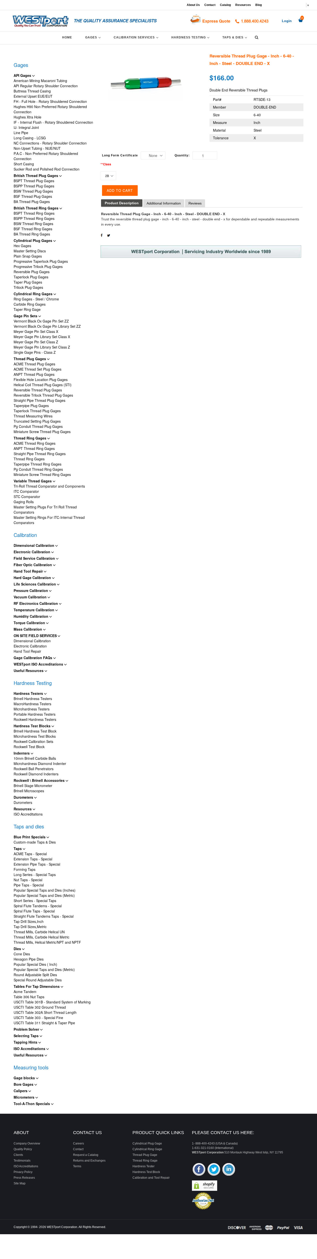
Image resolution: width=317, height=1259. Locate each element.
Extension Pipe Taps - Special (37, 864)
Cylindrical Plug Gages (33, 240)
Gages (93, 37)
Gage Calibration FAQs (33, 657)
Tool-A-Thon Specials (32, 1103)
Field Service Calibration (35, 558)
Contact (209, 5)
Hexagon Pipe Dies (29, 959)
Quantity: (182, 155)
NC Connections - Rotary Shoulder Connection (50, 143)
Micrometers (24, 1097)
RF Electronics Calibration (36, 603)
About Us (193, 5)
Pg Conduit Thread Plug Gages (38, 426)
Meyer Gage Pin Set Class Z (36, 341)
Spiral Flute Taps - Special (34, 910)
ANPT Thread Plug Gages (34, 374)
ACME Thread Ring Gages (34, 443)
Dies (18, 948)
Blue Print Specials (30, 836)
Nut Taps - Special (28, 879)
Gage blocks (25, 1077)
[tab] (121, 203)
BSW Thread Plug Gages (33, 191)
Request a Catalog (85, 1155)
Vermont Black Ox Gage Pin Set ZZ (41, 321)
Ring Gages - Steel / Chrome (36, 298)
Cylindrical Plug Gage (147, 1143)
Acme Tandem (25, 991)
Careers (78, 1143)
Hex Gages (22, 245)
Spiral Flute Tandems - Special (38, 905)
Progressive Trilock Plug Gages (38, 266)
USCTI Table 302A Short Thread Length (45, 1012)
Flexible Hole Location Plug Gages (41, 379)
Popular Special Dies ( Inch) (35, 964)
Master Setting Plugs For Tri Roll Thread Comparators (45, 509)
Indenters (22, 753)
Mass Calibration (28, 629)
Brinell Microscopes (29, 790)
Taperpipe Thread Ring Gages (37, 464)
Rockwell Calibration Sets (33, 741)
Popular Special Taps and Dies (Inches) (45, 890)
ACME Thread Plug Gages (34, 363)
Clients (18, 1155)
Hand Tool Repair (29, 571)
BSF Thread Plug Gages (33, 196)
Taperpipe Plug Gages (31, 405)
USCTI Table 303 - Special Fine (38, 1017)
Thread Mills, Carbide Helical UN (39, 931)
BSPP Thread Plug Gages (34, 185)
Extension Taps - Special (33, 858)
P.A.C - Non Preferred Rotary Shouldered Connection (46, 156)
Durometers (24, 797)
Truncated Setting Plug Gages (37, 421)
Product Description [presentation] (122, 203)
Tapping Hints (26, 1042)
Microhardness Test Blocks (35, 736)
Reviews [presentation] (195, 203)
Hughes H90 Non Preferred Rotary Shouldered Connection (50, 109)
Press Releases (24, 1177)
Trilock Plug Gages (28, 287)
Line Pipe (21, 132)
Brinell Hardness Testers (33, 698)
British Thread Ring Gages (36, 207)
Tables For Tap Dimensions (37, 986)
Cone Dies (22, 953)
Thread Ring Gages (30, 438)
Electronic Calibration (32, 551)
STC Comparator (27, 496)
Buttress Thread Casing (32, 90)
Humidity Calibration (31, 616)
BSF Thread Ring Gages (33, 228)
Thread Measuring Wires (33, 415)
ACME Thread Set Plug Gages (37, 369)
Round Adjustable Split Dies (35, 974)
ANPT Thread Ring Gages (34, 448)
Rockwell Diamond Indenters (36, 773)
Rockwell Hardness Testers (35, 719)
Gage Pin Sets (26, 315)
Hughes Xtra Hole (27, 117)
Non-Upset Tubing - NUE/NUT (37, 148)
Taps (18, 848)
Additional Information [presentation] (164, 203)
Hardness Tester (143, 1166)
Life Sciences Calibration (35, 584)
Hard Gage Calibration (33, 577)
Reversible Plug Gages (32, 271)
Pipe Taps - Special (29, 884)
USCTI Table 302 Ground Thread (40, 1007)
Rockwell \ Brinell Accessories (40, 780)
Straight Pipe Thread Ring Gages (40, 453)
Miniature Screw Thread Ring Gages (42, 474)
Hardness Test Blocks (33, 725)
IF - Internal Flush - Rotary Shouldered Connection (53, 122)
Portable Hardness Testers (34, 714)
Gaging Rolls (24, 501)
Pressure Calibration (31, 590)
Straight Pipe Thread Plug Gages (39, 400)
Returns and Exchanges (89, 1160)
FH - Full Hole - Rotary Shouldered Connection (50, 101)
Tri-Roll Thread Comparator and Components (49, 486)
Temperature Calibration (34, 609)
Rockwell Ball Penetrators (33, 768)
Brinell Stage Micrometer (33, 785)
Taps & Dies (235, 37)
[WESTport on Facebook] (199, 1170)
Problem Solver (27, 1029)
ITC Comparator (26, 491)
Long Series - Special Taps (35, 874)
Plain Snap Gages (28, 256)
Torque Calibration (30, 622)
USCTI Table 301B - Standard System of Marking (52, 1001)
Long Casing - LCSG (30, 137)
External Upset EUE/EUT (33, 96)
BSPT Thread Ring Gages (34, 213)
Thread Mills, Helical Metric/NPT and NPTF (47, 942)
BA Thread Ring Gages (32, 234)
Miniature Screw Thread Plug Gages (42, 431)
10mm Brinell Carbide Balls (35, 758)
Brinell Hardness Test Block (35, 731)
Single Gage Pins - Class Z (35, 352)
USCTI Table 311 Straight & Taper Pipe (44, 1022)
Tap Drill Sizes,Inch (29, 921)
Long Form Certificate (120, 155)
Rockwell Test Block (29, 746)
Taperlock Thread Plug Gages (37, 410)
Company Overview (27, 1143)
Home (67, 37)
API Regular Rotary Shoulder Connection (46, 85)
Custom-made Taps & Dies (35, 842)
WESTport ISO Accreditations (39, 664)
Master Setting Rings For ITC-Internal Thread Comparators (49, 520)
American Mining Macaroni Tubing (40, 80)
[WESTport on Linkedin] (229, 1170)
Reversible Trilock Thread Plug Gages (43, 395)
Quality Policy (23, 1149)
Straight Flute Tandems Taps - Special (44, 916)
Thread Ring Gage (145, 1160)
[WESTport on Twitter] (214, 1170)
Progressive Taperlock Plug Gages (41, 261)
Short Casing (24, 163)
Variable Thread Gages (33, 480)
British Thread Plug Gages (36, 175)
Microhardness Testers (32, 708)
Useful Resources (29, 670)
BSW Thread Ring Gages (33, 223)
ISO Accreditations (28, 814)
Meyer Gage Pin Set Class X (36, 331)
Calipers (21, 1090)
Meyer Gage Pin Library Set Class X (42, 336)
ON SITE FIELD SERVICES (36, 635)
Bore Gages (24, 1084)
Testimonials (22, 1160)
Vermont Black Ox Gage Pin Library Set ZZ (47, 326)
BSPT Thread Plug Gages (34, 180)
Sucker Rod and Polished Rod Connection (46, 169)
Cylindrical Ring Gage (147, 1149)
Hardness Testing (191, 37)
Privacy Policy (23, 1172)
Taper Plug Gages (28, 282)
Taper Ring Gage (27, 309)
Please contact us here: (223, 1132)
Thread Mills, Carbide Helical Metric (41, 937)
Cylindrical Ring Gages (33, 293)
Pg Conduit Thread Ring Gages (38, 469)
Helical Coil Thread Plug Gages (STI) (43, 384)
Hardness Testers (29, 693)
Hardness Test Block (146, 1172)
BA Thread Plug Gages (32, 201)
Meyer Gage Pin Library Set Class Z (42, 347)
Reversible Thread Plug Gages (38, 389)
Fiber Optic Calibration (33, 564)
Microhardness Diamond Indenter (40, 763)
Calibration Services (137, 37)
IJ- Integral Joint (26, 127)
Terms (77, 1166)
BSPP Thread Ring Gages (34, 218)
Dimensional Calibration (34, 545)
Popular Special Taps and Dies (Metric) (44, 895)
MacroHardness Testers (32, 703)
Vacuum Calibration (31, 596)
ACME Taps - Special (30, 853)
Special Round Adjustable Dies (38, 979)
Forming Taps (24, 869)
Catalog (225, 5)
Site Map (20, 1183)
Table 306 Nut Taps (29, 996)
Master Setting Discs (30, 250)
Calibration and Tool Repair (151, 1177)
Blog (258, 5)
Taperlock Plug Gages (31, 276)
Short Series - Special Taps (35, 900)
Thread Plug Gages (30, 358)
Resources (243, 5)
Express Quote (216, 21)
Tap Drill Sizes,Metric (30, 926)
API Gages (23, 75)
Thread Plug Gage (144, 1155)
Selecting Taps (27, 1035)
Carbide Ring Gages (30, 304)
